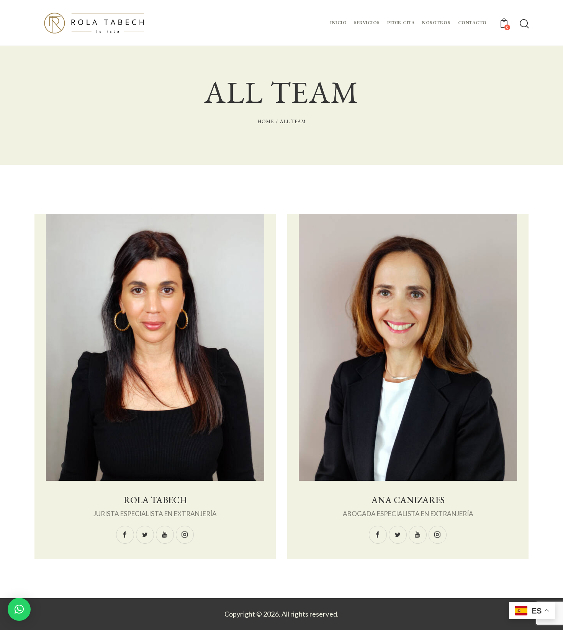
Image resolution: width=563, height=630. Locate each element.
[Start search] (524, 24)
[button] (19, 609)
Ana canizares (408, 500)
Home (265, 121)
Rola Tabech (155, 500)
